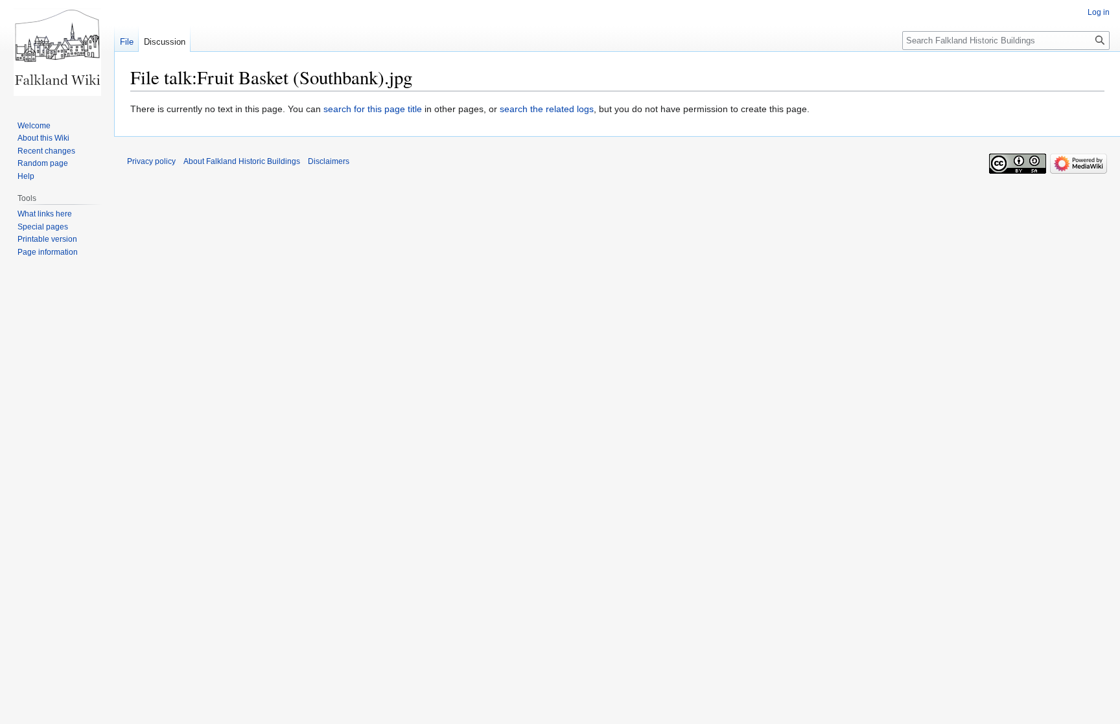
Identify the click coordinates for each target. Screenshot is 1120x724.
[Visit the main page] (57, 52)
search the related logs (547, 109)
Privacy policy (151, 161)
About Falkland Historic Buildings (241, 161)
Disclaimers (328, 161)
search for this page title (372, 109)
